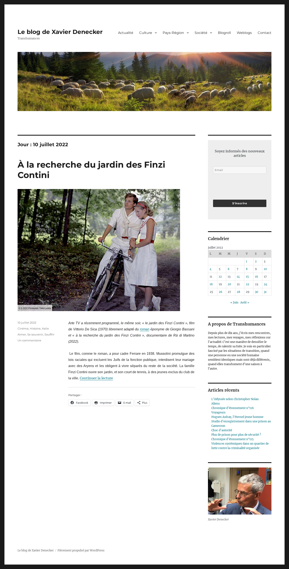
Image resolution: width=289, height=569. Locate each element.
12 (220, 276)
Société (201, 33)
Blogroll (224, 33)
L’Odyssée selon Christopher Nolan (235, 399)
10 (265, 269)
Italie (45, 328)
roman (144, 329)
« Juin (234, 302)
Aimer (22, 334)
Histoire (35, 328)
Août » (244, 302)
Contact (264, 33)
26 (220, 292)
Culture (145, 33)
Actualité (125, 33)
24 (265, 284)
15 (247, 276)
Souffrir (49, 334)
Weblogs (244, 33)
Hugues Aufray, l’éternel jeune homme (237, 417)
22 (247, 284)
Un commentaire (29, 340)
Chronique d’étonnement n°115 (232, 439)
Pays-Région (173, 33)
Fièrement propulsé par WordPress (81, 550)
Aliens (215, 403)
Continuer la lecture (96, 378)
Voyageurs (218, 412)
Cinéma (23, 328)
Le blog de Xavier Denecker (60, 31)
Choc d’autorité (221, 430)
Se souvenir (35, 334)
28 (238, 292)
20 (229, 284)
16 (256, 276)
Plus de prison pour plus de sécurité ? (236, 435)
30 (256, 292)
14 (238, 276)
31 (265, 292)
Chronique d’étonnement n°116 (232, 408)
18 (211, 284)
